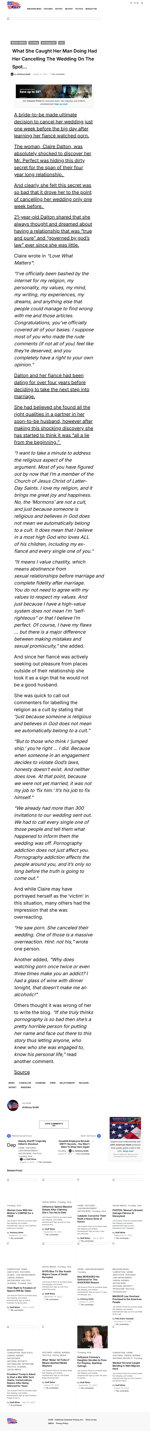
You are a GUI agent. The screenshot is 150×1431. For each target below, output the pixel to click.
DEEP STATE (13, 1272)
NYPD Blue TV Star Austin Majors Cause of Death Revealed (56, 1274)
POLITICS (37, 1153)
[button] (134, 3)
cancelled (25, 1083)
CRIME (21, 1148)
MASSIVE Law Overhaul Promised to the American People (127, 1299)
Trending (34, 43)
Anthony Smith (30, 1107)
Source (22, 1072)
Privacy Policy (62, 1423)
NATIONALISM (14, 1364)
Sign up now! (61, 104)
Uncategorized (48, 43)
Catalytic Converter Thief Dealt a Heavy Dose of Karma (91, 1218)
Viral (61, 43)
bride (12, 1083)
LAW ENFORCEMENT (28, 1150)
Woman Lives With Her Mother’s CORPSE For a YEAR (20, 1213)
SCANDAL (11, 1283)
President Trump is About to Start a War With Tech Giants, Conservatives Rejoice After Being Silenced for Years (21, 1380)
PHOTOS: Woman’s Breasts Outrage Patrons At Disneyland (127, 1213)
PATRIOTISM (118, 1289)
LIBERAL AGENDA (15, 1277)
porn (53, 1083)
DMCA (51, 1423)
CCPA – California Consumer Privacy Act (65, 1420)
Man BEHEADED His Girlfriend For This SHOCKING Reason (88, 1279)
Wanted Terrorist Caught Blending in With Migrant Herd (126, 1365)
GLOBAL (11, 1275)
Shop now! (128, 1151)
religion (84, 1083)
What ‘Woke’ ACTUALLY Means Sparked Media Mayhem (55, 1363)
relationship (67, 1083)
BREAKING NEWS (120, 1269)
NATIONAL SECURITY (123, 1286)
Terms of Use (91, 1420)
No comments (58, 74)
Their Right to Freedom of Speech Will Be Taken (21, 1289)
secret (13, 1087)
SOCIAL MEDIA (19, 43)
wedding (26, 1087)
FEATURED (31, 1148)
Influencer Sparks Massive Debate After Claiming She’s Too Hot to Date (57, 1209)
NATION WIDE (25, 1153)
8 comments (16, 1405)
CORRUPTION (13, 1269)
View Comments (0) (54, 1124)
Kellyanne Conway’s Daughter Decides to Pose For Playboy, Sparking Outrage (92, 1361)
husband (41, 1083)
